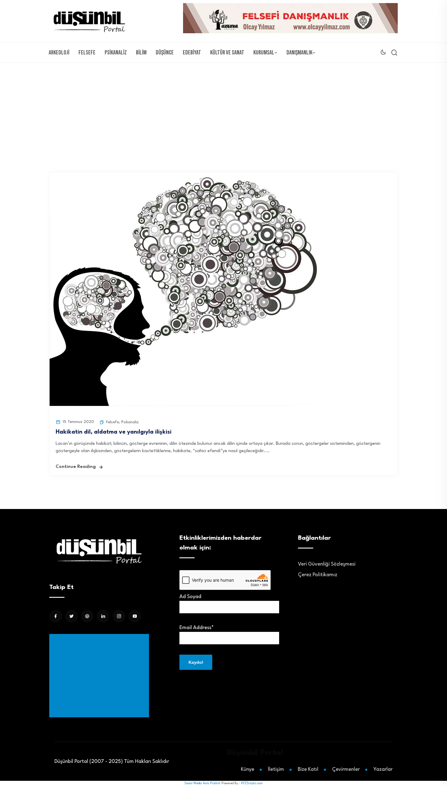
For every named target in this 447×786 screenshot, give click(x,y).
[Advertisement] (223, 108)
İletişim (276, 769)
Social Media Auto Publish (202, 783)
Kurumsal (263, 52)
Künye (247, 769)
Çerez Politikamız (317, 574)
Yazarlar (383, 769)
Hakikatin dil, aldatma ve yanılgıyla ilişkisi (114, 432)
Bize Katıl (308, 769)
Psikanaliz (116, 52)
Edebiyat (192, 52)
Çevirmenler (346, 769)
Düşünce (165, 52)
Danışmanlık (299, 52)
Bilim (141, 52)
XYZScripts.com (252, 783)
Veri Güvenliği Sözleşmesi (326, 564)
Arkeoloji (59, 52)
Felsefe (86, 52)
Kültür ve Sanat (227, 52)
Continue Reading (76, 467)
